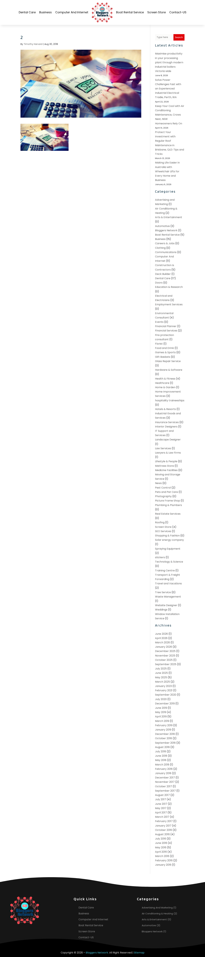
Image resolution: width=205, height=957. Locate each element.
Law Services (163, 448)
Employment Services (169, 304)
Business (45, 12)
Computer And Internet (71, 12)
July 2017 (160, 799)
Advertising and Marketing (157, 907)
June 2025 (161, 673)
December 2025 (165, 651)
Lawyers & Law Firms (168, 453)
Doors (159, 282)
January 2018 (163, 773)
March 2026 (162, 642)
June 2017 (161, 804)
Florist (159, 344)
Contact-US (177, 12)
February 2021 (163, 690)
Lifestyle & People (166, 461)
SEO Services (163, 531)
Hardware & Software (168, 370)
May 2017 (160, 808)
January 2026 (163, 647)
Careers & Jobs (165, 243)
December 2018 (165, 734)
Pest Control (163, 487)
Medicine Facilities (166, 470)
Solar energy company (169, 540)
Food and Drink (164, 348)
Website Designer (166, 605)
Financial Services (166, 330)
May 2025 (161, 677)
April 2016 (161, 852)
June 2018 (161, 756)
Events (159, 322)
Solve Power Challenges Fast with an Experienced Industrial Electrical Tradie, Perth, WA (168, 88)
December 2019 (165, 703)
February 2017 (164, 821)
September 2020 (165, 695)
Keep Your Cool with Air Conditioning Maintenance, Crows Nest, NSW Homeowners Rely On (169, 114)
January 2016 (163, 865)
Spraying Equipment (167, 549)
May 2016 (160, 847)
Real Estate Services (167, 514)
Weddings (161, 609)
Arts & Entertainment (168, 217)
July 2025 (161, 668)
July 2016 (160, 838)
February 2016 (164, 860)
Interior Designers (166, 426)
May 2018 (160, 760)
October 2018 (163, 738)
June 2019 (161, 708)
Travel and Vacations (168, 583)
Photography (163, 496)
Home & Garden (165, 387)
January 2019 (163, 729)
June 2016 (161, 843)
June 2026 (161, 634)
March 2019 (162, 721)
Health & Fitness (165, 378)
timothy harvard (33, 44)
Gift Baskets (162, 357)
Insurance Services (167, 422)
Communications (165, 252)
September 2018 (165, 743)
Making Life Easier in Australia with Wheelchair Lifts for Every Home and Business (167, 171)
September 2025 (165, 664)
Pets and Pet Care (166, 492)
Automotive (162, 226)
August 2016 (162, 834)
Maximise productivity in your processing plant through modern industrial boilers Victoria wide (169, 62)
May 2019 (160, 712)
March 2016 (162, 856)
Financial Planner (165, 326)
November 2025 (165, 655)
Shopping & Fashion (167, 535)
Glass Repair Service (168, 361)
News (158, 483)
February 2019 (163, 725)
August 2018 (162, 747)
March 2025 (162, 682)
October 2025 (164, 660)
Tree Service (163, 592)
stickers (160, 557)
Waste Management (168, 596)
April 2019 (161, 716)
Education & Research (169, 287)
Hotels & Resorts (165, 409)
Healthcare (162, 383)
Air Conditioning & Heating (157, 913)
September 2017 (165, 791)
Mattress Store (164, 466)
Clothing (160, 248)
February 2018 (164, 769)
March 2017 (162, 817)
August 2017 (162, 795)
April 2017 (161, 812)
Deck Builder (163, 274)
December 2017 (165, 777)
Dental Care (27, 12)
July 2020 (161, 699)
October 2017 (163, 786)
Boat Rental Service (130, 12)
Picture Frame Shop (167, 500)
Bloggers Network (166, 230)
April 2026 (161, 638)
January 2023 (163, 686)
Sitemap (139, 952)
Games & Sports (165, 352)
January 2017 (163, 825)
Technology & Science (169, 562)
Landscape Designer (168, 439)
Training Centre (165, 570)
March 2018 (162, 764)
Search (179, 37)
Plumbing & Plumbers (168, 505)
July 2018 (160, 751)
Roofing (159, 522)
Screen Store (156, 12)
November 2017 (165, 782)
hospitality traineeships (169, 400)
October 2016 (163, 830)
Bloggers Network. (97, 952)
